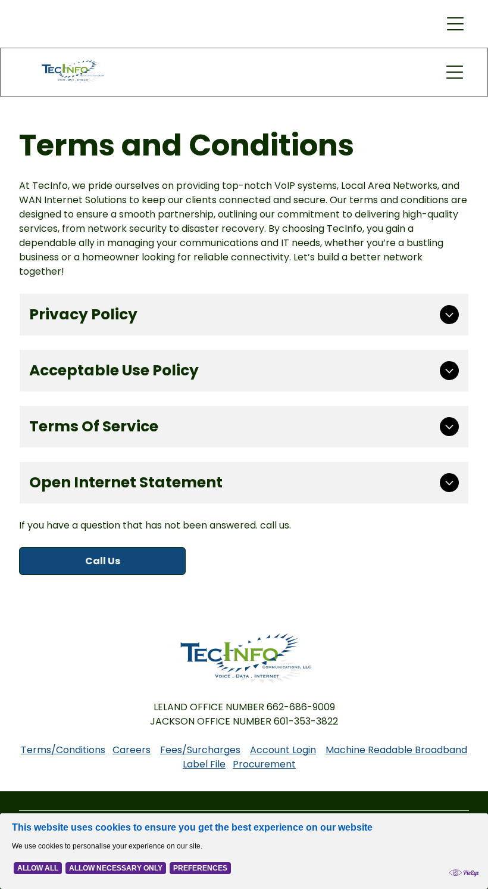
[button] (455, 23)
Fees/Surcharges (200, 750)
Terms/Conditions (63, 750)
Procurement (264, 764)
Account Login (283, 750)
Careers (131, 750)
